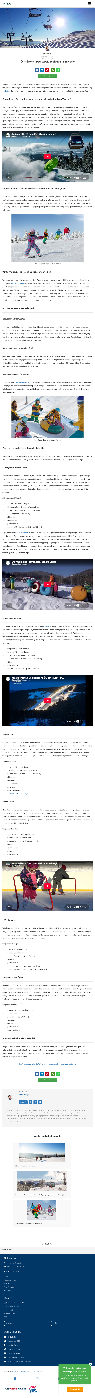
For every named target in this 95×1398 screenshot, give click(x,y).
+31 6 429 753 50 (14, 1349)
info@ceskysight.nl (14, 1353)
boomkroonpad (21, 532)
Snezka (46, 626)
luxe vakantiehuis (18, 283)
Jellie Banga (47, 53)
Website (22, 1102)
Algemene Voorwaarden (22, 1371)
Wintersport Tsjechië (48, 56)
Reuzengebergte (22, 382)
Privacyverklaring (36, 1371)
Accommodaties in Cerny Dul (18, 794)
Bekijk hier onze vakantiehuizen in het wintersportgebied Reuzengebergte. (47, 1064)
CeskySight (6, 91)
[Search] (56, 1323)
